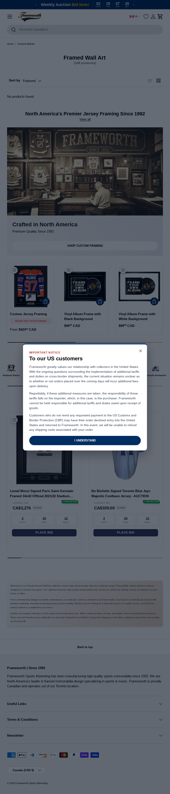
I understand (85, 440)
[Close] (140, 351)
